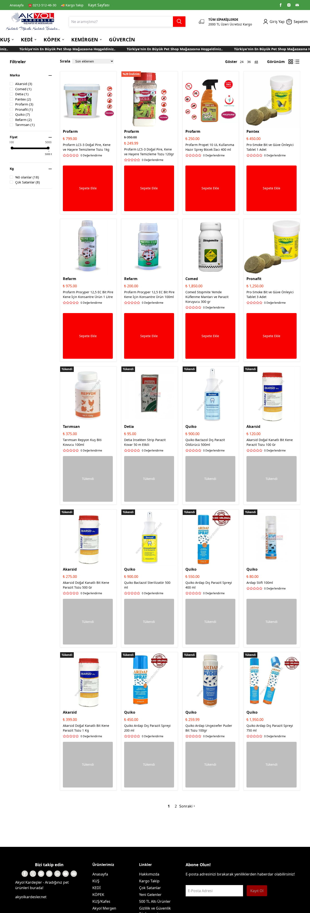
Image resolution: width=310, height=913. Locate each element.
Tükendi (88, 479)
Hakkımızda (149, 874)
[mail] (297, 5)
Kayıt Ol (256, 890)
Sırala (65, 61)
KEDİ (96, 887)
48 (256, 62)
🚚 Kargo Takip (72, 5)
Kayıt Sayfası (98, 5)
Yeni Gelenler (150, 894)
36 (249, 62)
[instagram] (289, 5)
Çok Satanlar (150, 887)
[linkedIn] (57, 873)
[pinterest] (49, 873)
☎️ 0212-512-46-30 (42, 5)
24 (242, 62)
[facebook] (281, 5)
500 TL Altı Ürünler (155, 901)
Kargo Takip (149, 880)
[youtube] (65, 873)
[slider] (12, 148)
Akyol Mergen (104, 908)
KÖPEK (98, 894)
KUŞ (95, 880)
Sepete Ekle (88, 188)
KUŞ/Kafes (101, 901)
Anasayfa (17, 5)
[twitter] (33, 873)
